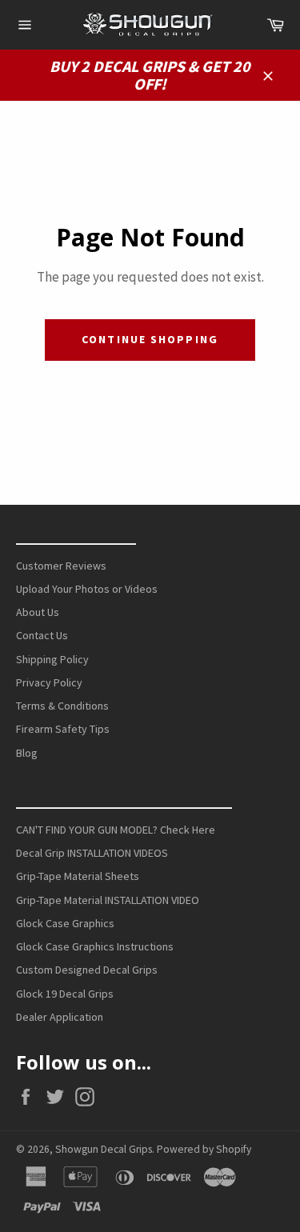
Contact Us (42, 635)
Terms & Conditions (62, 705)
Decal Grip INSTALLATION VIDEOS (92, 853)
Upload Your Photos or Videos (87, 589)
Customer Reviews (61, 565)
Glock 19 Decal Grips (65, 993)
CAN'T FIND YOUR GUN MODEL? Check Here (115, 829)
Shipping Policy (52, 659)
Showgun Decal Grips (103, 1149)
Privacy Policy (49, 682)
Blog (27, 753)
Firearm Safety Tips (63, 729)
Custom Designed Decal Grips (87, 969)
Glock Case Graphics (65, 923)
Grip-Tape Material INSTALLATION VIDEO (107, 900)
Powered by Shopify (204, 1149)
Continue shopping (150, 339)
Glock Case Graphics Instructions (95, 946)
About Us (37, 612)
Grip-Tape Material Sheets (77, 876)
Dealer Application (59, 1017)
